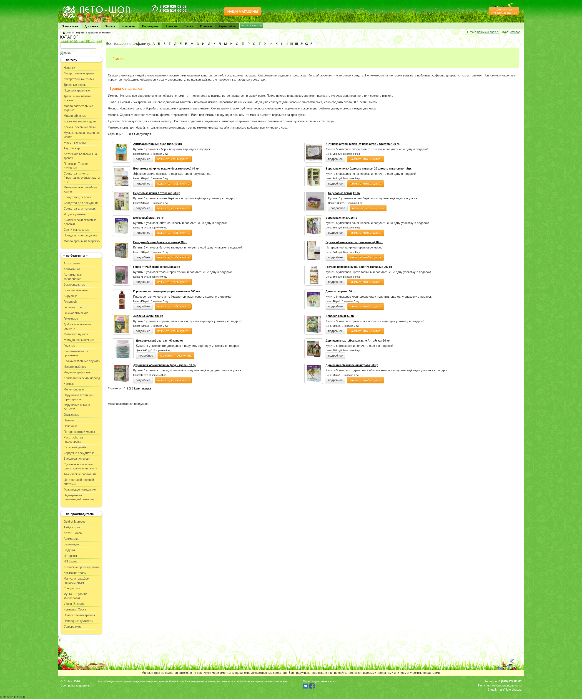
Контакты (128, 26)
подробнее (143, 159)
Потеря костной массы (79, 432)
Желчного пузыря (76, 334)
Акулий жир (72, 148)
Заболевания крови (77, 458)
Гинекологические (76, 313)
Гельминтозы (73, 307)
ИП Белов (70, 561)
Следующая (142, 134)
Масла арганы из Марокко (82, 241)
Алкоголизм (72, 263)
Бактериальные (74, 284)
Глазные (69, 345)
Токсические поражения (80, 474)
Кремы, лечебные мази (79, 127)
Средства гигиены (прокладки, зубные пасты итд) (82, 177)
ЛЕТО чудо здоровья (74, 7)
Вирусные (70, 296)
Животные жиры (75, 142)
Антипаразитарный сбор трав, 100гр (157, 144)
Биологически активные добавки (80, 222)
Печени (69, 420)
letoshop (515, 32)
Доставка (91, 26)
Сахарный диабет (76, 447)
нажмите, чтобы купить (173, 159)
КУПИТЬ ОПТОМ (252, 25)
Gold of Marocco (74, 521)
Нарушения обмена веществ (77, 407)
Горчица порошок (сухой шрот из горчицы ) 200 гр (359, 267)
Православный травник (79, 615)
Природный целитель (78, 621)
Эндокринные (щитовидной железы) (79, 497)
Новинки (69, 68)
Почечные (70, 426)
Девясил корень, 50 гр (340, 291)
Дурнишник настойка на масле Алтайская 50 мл (358, 340)
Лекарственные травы (79, 73)
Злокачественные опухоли (82, 361)
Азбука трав (72, 527)
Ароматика (71, 539)
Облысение (71, 415)
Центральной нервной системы (79, 482)
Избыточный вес (75, 367)
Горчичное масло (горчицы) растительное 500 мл (166, 291)
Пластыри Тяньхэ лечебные (76, 166)
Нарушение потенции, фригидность (78, 397)
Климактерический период (82, 378)
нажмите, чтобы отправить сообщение (504, 11)
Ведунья (69, 550)
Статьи (188, 26)
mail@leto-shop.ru (488, 32)
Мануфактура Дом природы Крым (76, 580)
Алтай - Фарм (73, 533)
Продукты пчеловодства (80, 235)
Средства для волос (78, 197)
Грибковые (71, 319)
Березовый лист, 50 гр (148, 217)
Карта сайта (227, 26)
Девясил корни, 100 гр (148, 316)
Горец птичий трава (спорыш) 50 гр (156, 267)
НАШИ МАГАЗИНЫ (242, 11)
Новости (171, 26)
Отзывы (206, 26)
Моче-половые (74, 389)
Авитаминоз (72, 269)
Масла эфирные (75, 116)
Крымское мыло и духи (80, 121)
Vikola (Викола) (74, 604)
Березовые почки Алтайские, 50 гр (156, 193)
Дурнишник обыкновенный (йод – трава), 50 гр (164, 365)
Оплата (110, 26)
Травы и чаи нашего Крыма (77, 98)
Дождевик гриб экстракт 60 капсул (159, 340)
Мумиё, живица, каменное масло (82, 135)
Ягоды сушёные (74, 214)
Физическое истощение (80, 489)
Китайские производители (81, 567)
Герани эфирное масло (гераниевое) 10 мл (354, 242)
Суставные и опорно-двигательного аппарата (80, 466)
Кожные (69, 384)
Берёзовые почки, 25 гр (341, 217)
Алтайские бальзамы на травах (80, 156)
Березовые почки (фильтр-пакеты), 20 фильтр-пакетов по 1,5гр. (368, 168)
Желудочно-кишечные (79, 340)
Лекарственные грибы (79, 79)
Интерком (70, 556)
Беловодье (71, 544)
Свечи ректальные (76, 230)
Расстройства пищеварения (73, 439)
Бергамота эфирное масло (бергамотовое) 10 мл (166, 168)
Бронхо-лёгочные (76, 290)
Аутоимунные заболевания (73, 277)
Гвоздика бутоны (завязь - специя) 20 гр (160, 242)
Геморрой (70, 301)
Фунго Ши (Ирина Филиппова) (75, 596)
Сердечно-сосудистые (79, 453)
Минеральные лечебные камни (80, 189)
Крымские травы (75, 573)
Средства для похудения (81, 203)
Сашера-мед (72, 626)
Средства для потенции (80, 208)
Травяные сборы (75, 85)
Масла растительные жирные (78, 108)
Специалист (72, 588)
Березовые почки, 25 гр (344, 193)
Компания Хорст (75, 609)
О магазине (70, 26)
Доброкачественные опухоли (77, 326)
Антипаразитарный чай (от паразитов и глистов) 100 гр (362, 144)
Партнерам (150, 26)
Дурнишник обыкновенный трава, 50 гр (352, 365)
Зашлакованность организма (76, 353)
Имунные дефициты (77, 372)
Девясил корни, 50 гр (340, 316)
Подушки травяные (77, 90)
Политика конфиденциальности (500, 685)
